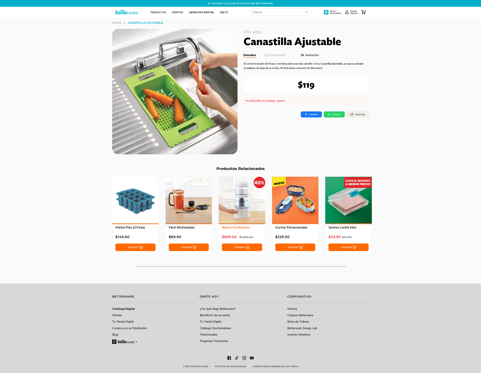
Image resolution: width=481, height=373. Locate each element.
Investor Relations (298, 334)
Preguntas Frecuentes (214, 341)
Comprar (133, 247)
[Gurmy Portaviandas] (295, 200)
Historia (292, 309)
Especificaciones (274, 55)
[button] (158, 12)
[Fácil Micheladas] (189, 200)
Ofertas (117, 315)
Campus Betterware (300, 315)
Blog (115, 334)
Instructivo (312, 55)
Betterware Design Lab (302, 328)
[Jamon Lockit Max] (348, 200)
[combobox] (281, 12)
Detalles (250, 55)
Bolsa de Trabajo (298, 321)
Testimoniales (209, 334)
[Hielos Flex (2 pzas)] (135, 200)
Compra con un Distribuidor (129, 328)
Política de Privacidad (230, 366)
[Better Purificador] (242, 200)
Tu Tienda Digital (123, 321)
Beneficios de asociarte (215, 315)
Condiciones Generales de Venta (275, 366)
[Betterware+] (125, 341)
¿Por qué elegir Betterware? (218, 309)
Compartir (313, 114)
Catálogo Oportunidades (215, 328)
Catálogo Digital (123, 309)
